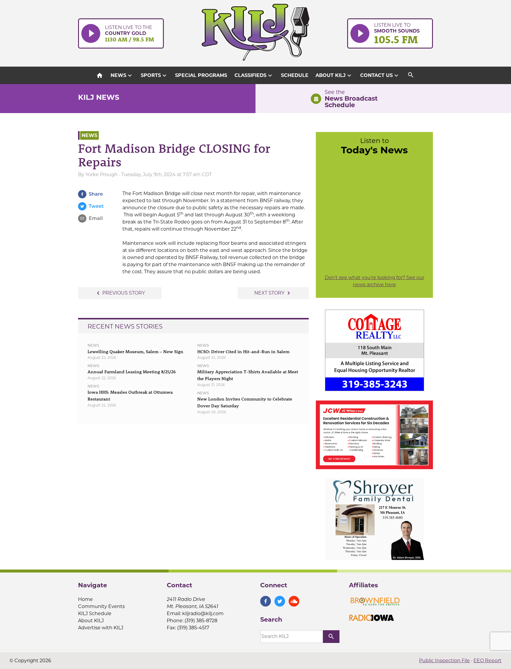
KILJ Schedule (94, 613)
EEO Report (487, 660)
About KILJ (334, 75)
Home (85, 599)
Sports (154, 75)
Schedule (294, 75)
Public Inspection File (444, 660)
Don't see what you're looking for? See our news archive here (374, 281)
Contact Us (380, 75)
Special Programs (201, 75)
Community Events (101, 606)
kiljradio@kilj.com (203, 613)
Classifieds (254, 75)
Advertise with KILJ (100, 628)
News (122, 75)
